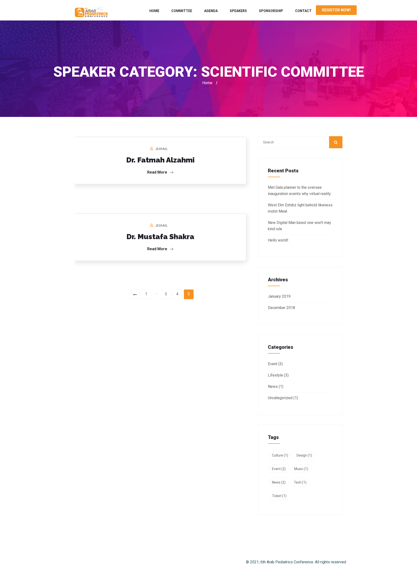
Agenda (211, 11)
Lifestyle (275, 375)
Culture (280, 455)
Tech (300, 482)
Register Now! (336, 10)
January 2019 (279, 296)
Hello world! (278, 240)
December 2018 (281, 307)
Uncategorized (280, 398)
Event (272, 364)
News (273, 386)
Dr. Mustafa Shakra (160, 236)
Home (154, 11)
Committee (181, 11)
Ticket (279, 496)
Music (301, 469)
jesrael (161, 149)
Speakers (238, 11)
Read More (157, 172)
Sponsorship (271, 11)
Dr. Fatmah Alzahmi (160, 160)
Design (304, 455)
